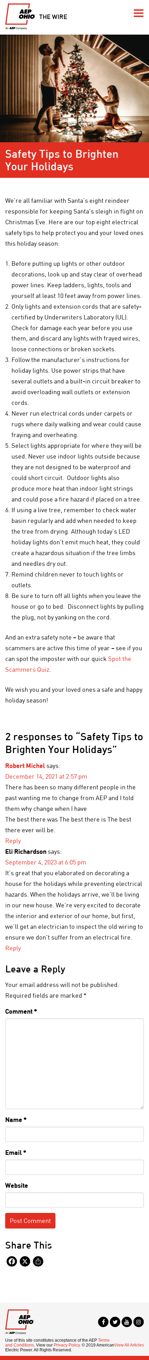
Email (15, 1152)
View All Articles (129, 1345)
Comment (21, 1011)
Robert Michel (25, 765)
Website (16, 1185)
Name (16, 1119)
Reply (13, 840)
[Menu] (138, 13)
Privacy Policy (67, 1345)
